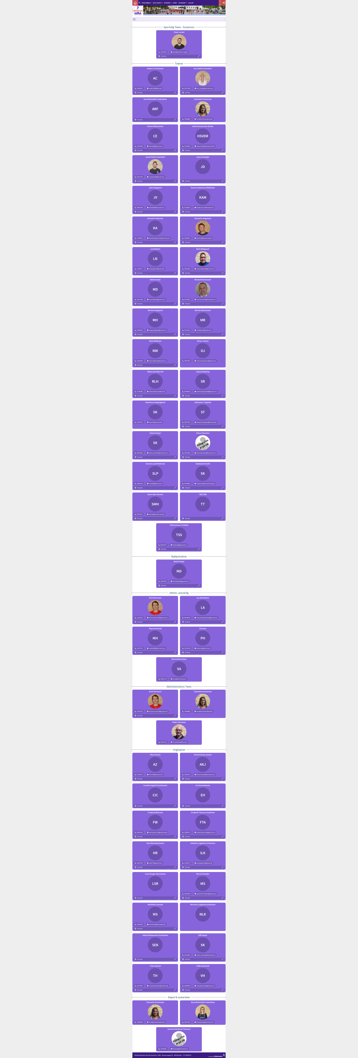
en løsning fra (215, 1056)
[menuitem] (135, 3)
